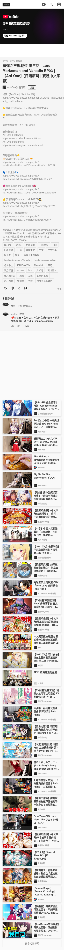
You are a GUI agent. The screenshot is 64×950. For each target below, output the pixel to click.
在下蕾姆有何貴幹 (45, 413)
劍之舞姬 (8, 280)
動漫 (17, 255)
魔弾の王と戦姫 (44, 280)
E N (39, 647)
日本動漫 (44, 244)
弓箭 (30, 280)
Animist (41, 467)
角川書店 (8, 265)
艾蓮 (30, 275)
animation (30, 244)
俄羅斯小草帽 (43, 521)
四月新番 (8, 270)
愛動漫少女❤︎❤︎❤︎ (45, 701)
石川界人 (51, 270)
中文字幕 (52, 249)
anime (19, 244)
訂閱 (32, 87)
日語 (19, 249)
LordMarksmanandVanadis (17, 260)
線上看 (7, 255)
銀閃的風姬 (42, 275)
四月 (50, 265)
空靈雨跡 (41, 863)
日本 (55, 244)
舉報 (59, 288)
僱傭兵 (20, 280)
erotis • (17, 314)
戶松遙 (40, 270)
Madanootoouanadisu (44, 260)
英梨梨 (40, 665)
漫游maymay (43, 611)
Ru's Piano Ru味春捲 (47, 593)
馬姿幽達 (41, 809)
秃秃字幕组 (42, 539)
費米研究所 (42, 575)
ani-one (7, 244)
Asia (30, 270)
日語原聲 (8, 249)
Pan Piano (42, 431)
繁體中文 (30, 249)
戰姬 (21, 275)
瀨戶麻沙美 (9, 275)
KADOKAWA (23, 265)
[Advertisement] (32, 50)
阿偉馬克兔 (42, 503)
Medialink (39, 265)
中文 (41, 249)
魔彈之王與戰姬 (31, 255)
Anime (20, 270)
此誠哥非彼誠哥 (44, 557)
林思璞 (40, 683)
